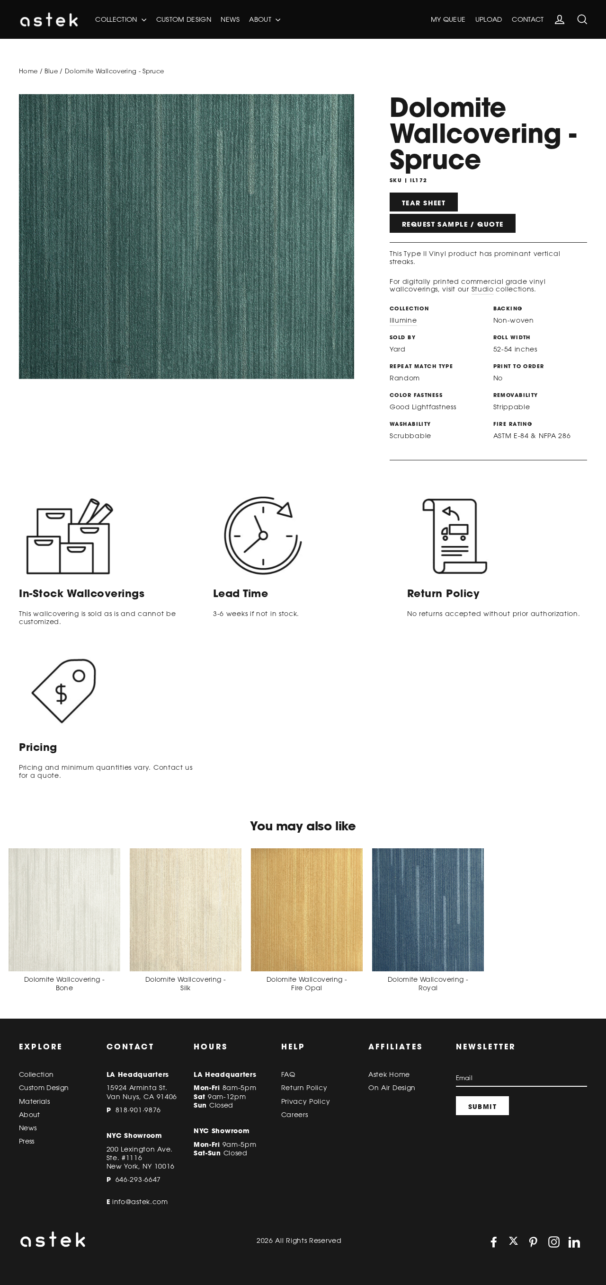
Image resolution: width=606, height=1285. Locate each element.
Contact (528, 19)
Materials (34, 1101)
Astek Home (389, 1074)
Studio (483, 289)
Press (27, 1141)
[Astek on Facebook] (493, 1242)
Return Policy (304, 1087)
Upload (488, 19)
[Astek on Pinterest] (533, 1242)
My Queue (448, 19)
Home (28, 71)
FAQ (288, 1074)
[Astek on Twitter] (513, 1242)
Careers (294, 1114)
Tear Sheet (424, 203)
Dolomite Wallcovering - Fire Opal (307, 983)
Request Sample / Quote (452, 224)
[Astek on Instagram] (554, 1242)
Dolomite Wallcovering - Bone (64, 983)
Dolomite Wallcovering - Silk (185, 983)
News (230, 19)
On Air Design (392, 1087)
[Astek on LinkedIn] (574, 1242)
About (261, 19)
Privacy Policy (305, 1101)
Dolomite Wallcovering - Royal (428, 983)
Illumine (403, 320)
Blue (51, 71)
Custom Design (184, 19)
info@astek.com (140, 1201)
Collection (117, 19)
